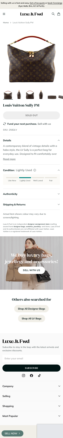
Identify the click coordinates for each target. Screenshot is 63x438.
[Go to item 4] (41, 94)
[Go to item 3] (30, 94)
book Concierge (55, 3)
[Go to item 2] (19, 94)
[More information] (34, 170)
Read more (9, 159)
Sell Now (11, 433)
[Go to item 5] (52, 94)
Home (6, 22)
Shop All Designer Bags (31, 308)
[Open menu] (4, 14)
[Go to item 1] (8, 94)
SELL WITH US (31, 270)
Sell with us (44, 123)
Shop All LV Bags (31, 318)
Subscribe (31, 368)
